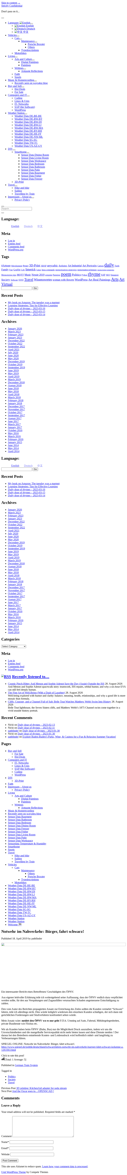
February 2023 (15, 334)
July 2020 (13, 352)
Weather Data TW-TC (26, 142)
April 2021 (13, 349)
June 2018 (13, 388)
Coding (18, 98)
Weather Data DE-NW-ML (29, 136)
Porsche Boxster (36, 44)
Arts (115, 279)
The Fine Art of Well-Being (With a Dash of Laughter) (36, 692)
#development (16, 266)
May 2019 (13, 373)
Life (23, 269)
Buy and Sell (14, 86)
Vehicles (12, 35)
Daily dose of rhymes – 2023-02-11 (36, 727)
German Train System (26, 1065)
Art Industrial (75, 265)
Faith (17, 74)
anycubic (52, 265)
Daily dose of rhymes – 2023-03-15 (26, 311)
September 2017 (16, 415)
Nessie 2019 (38, 274)
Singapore (115, 275)
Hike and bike (22, 187)
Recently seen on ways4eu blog (31, 83)
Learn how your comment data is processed (64, 1166)
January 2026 (15, 328)
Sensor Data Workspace (33, 160)
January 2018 (15, 403)
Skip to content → (10, 2)
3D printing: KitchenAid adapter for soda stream (41, 1088)
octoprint (48, 275)
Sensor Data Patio (30, 169)
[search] (2, 206)
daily (109, 264)
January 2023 (15, 337)
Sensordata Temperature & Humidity (27, 843)
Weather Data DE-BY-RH (28, 131)
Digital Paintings (30, 62)
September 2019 (16, 367)
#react (25, 265)
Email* (5, 1148)
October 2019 (15, 364)
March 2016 (14, 436)
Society (5, 279)
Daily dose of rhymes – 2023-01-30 (41, 730)
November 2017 (16, 409)
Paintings (26, 65)
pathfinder (13, 730)
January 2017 (15, 427)
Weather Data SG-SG (26, 139)
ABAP (43, 265)
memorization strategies (66, 269)
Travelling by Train (25, 193)
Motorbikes (20, 53)
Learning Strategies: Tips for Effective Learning (33, 305)
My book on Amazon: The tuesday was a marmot (34, 302)
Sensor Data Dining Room (35, 154)
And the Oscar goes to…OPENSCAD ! (33, 1091)
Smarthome (20, 151)
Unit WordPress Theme (13, 1172)
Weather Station (16, 113)
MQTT (20, 274)
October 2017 (15, 412)
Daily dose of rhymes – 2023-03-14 (26, 314)
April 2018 (13, 394)
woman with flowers (63, 279)
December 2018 (16, 382)
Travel (11, 184)
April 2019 (13, 376)
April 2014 (13, 451)
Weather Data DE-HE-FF (28, 133)
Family (5, 269)
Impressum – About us (19, 196)
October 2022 (15, 343)
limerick (30, 269)
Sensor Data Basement (33, 172)
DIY (10, 148)
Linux (38, 270)
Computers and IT (17, 95)
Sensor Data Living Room (35, 157)
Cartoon (100, 266)
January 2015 (15, 442)
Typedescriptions (30, 50)
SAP (103, 275)
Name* (5, 1142)
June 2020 (13, 355)
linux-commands (48, 270)
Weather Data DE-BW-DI (28, 122)
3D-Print (19, 181)
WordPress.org (15, 249)
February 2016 (15, 439)
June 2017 (13, 421)
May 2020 (13, 358)
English (29, 25)
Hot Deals (20, 89)
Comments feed (16, 246)
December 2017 (16, 406)
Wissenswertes (43, 279)
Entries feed (14, 243)
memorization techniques (87, 270)
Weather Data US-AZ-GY (28, 145)
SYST (21, 280)
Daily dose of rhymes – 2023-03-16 (26, 308)
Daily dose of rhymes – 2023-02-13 (36, 724)
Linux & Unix (22, 101)
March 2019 (14, 379)
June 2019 (13, 370)
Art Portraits (89, 265)
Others (31, 47)
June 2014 (13, 445)
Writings (19, 68)
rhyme (94, 274)
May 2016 (13, 433)
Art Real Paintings (99, 279)
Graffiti (17, 269)
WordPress (20, 110)
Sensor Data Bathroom (33, 166)
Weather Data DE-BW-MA (29, 128)
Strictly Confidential (11, 5)
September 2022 (16, 346)
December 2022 (16, 340)
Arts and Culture (23, 59)
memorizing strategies (105, 270)
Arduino (63, 265)
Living (11, 56)
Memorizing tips (8, 275)
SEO (108, 275)
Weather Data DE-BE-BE (28, 116)
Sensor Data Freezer (31, 178)
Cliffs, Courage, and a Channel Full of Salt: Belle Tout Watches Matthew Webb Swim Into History (59, 701)
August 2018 (14, 385)
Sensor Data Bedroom (32, 163)
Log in (11, 240)
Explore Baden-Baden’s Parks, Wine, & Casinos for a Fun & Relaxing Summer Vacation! (69, 736)
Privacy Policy (22, 199)
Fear (11, 270)
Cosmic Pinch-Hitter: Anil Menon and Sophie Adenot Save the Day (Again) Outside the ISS (56, 683)
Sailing (18, 190)
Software (14, 280)
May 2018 (13, 391)
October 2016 (15, 430)
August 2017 (14, 418)
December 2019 (16, 361)
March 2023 (14, 331)
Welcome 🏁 (15, 924)
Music (27, 274)
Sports (18, 77)
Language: (14, 22)
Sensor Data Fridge (31, 175)
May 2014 (13, 448)
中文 (25, 31)
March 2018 (14, 397)
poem (66, 274)
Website (5, 1154)
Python (84, 275)
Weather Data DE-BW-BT (28, 119)
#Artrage (6, 265)
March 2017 (14, 424)
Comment (6, 1136)
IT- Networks (22, 104)
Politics (76, 274)
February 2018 (15, 400)
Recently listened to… (30, 676)
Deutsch (30, 28)
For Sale (19, 92)
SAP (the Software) (25, 107)
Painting (56, 275)
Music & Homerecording (21, 80)
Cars (17, 38)
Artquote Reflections (32, 71)
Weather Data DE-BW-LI (28, 125)
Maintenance (28, 41)
